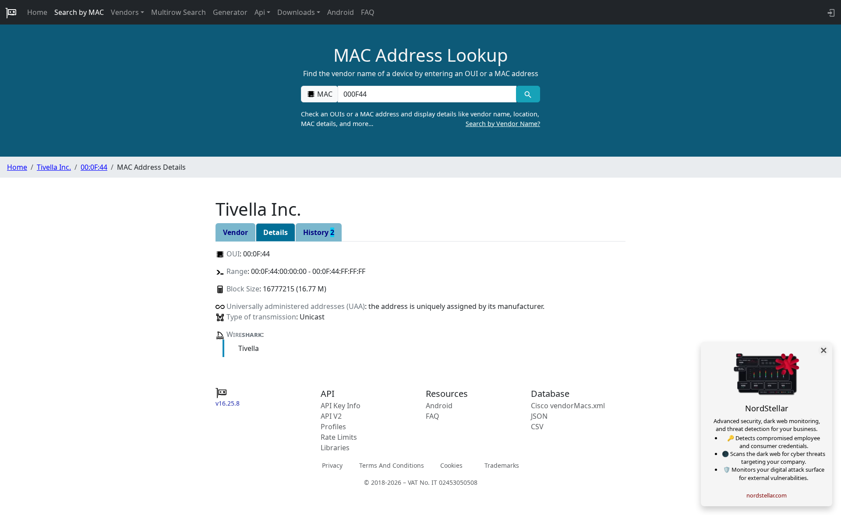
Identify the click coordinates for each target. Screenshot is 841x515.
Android (340, 12)
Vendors (125, 12)
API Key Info (340, 405)
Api (259, 12)
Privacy (332, 465)
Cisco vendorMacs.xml (568, 405)
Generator (230, 12)
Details (275, 232)
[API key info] (830, 12)
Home (37, 12)
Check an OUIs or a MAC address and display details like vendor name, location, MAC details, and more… (420, 119)
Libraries (335, 447)
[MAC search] (528, 94)
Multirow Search (178, 12)
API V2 (331, 416)
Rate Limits (339, 437)
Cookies (451, 465)
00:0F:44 (94, 167)
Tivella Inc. (54, 167)
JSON (539, 416)
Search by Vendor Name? (503, 123)
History (318, 232)
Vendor (235, 232)
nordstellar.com (766, 495)
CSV (537, 426)
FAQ (368, 12)
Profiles (333, 426)
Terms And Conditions (391, 465)
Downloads (296, 12)
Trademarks (501, 465)
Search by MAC (79, 12)
